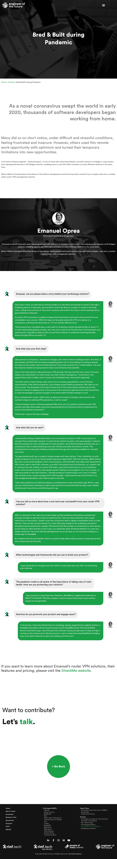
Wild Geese (48, 829)
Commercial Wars (50, 835)
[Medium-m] (63, 840)
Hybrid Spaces (49, 831)
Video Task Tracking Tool (52, 818)
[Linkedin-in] (48, 840)
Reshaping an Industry (88, 828)
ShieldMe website (76, 670)
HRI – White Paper (87, 822)
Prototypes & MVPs (50, 808)
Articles (11, 82)
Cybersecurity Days (88, 814)
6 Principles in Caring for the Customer (94, 819)
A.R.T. (8, 826)
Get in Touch (10, 811)
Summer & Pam (49, 833)
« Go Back (58, 766)
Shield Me (47, 825)
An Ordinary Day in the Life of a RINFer (94, 810)
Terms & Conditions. (75, 854)
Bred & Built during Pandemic (91, 826)
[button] (103, 5)
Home (3, 82)
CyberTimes (84, 808)
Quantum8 (10, 820)
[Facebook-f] (53, 840)
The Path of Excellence (89, 820)
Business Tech (11, 817)
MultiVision (48, 827)
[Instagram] (58, 840)
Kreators (9, 823)
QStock (46, 810)
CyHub (46, 823)
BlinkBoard (47, 814)
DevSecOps (85, 812)
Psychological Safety (88, 824)
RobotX (8, 829)
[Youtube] (68, 840)
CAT (45, 821)
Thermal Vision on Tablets (53, 819)
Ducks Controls (49, 812)
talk (26, 721)
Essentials (9, 814)
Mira (45, 816)
